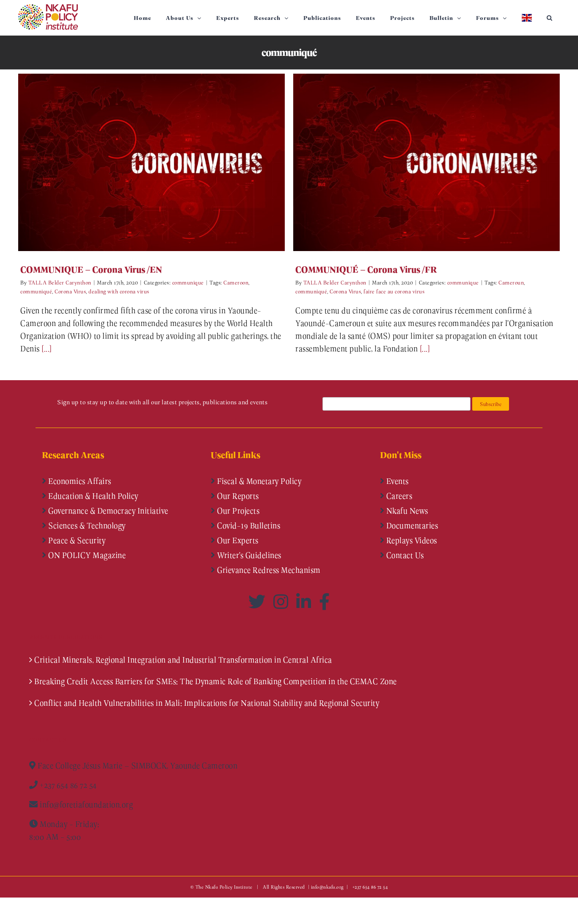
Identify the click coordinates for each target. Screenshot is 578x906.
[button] (549, 18)
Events (396, 481)
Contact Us (404, 555)
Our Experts (237, 540)
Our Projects (237, 510)
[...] (46, 348)
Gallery (163, 162)
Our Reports (237, 496)
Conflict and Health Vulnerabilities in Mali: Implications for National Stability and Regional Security (206, 703)
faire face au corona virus (393, 291)
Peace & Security (76, 540)
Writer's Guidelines (248, 555)
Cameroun (511, 282)
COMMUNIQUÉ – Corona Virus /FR (414, 162)
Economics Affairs (79, 481)
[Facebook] (324, 601)
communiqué (36, 291)
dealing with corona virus (118, 291)
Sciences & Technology (86, 525)
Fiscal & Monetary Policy (258, 481)
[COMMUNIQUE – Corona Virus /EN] (151, 162)
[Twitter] (258, 601)
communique (188, 282)
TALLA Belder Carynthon (59, 282)
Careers (398, 496)
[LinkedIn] (305, 601)
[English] (526, 18)
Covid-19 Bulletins (248, 525)
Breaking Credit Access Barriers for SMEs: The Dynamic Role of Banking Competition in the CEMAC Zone (215, 681)
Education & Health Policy (92, 496)
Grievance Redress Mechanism (268, 570)
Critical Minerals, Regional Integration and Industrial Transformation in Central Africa (183, 660)
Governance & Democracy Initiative (107, 510)
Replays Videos (410, 540)
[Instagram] (282, 601)
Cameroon (235, 282)
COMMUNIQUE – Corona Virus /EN (139, 162)
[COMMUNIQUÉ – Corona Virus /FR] (426, 162)
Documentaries (411, 525)
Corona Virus (70, 291)
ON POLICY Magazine (86, 555)
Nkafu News (406, 510)
